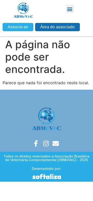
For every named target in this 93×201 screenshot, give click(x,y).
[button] (70, 9)
